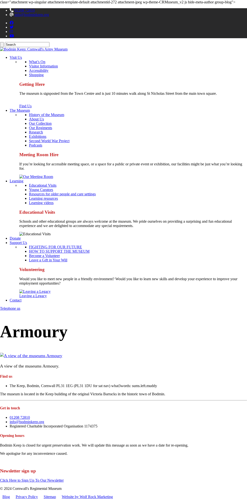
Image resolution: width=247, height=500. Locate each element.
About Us (36, 119)
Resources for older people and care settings (62, 194)
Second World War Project (49, 141)
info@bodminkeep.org (31, 15)
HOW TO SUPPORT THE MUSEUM (59, 251)
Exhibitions (37, 136)
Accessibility (38, 70)
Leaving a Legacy (33, 296)
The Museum (20, 110)
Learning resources (43, 198)
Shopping (36, 75)
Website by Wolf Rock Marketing (87, 497)
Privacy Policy (27, 497)
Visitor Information (43, 66)
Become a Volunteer (44, 256)
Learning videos (41, 203)
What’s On (37, 62)
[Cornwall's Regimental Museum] (34, 49)
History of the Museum (46, 115)
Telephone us (10, 308)
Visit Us (16, 57)
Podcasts (35, 145)
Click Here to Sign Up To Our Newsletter (32, 480)
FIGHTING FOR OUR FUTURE (55, 247)
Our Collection (40, 123)
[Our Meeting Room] (36, 177)
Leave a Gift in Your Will (48, 260)
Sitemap (50, 497)
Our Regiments (40, 128)
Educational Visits (42, 185)
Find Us (25, 106)
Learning (16, 181)
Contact (15, 300)
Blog (6, 497)
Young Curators (41, 190)
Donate (15, 238)
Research (36, 132)
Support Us (18, 243)
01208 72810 (24, 10)
